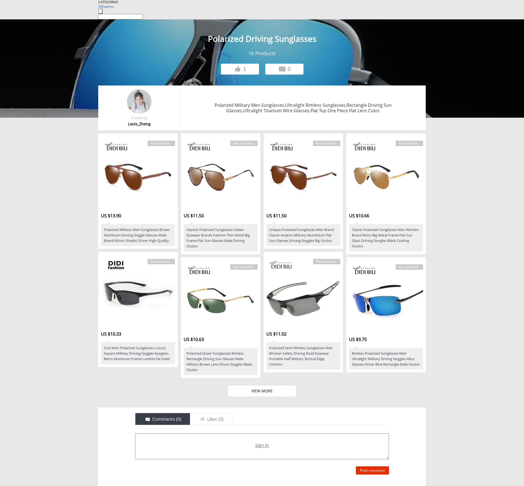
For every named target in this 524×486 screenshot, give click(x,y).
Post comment (372, 470)
